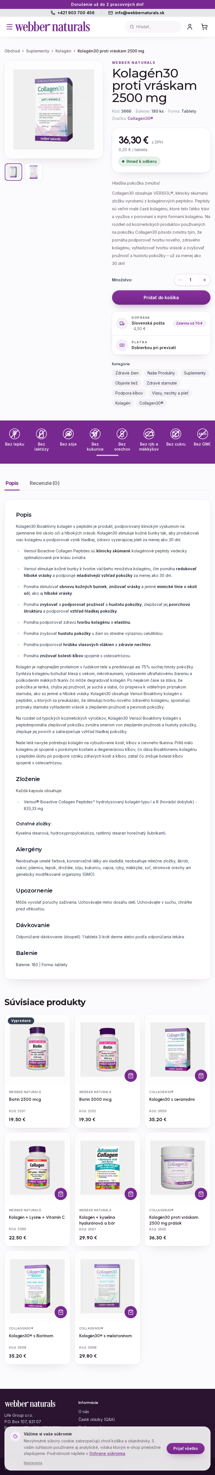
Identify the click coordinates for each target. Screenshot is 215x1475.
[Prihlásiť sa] (190, 27)
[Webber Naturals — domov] (53, 26)
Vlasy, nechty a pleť (170, 393)
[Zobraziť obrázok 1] (13, 172)
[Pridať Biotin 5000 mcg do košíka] (131, 1076)
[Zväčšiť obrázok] (53, 110)
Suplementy (37, 51)
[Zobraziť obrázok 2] (34, 172)
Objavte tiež (126, 383)
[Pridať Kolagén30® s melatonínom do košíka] (131, 1312)
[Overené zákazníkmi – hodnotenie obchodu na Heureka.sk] (195, 1423)
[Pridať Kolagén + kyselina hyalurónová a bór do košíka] (131, 1194)
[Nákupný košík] (204, 27)
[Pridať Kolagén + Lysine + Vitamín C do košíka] (61, 1194)
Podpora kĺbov (129, 393)
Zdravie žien (127, 373)
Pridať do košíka (161, 297)
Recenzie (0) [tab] (45, 483)
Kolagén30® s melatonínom (105, 1335)
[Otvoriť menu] (9, 27)
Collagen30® (140, 118)
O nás (83, 1411)
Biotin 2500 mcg (25, 1099)
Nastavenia (33, 1463)
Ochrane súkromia (107, 1453)
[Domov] (30, 1404)
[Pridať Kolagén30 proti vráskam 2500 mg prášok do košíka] (201, 1194)
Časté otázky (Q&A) (96, 1419)
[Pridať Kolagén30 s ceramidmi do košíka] (201, 1076)
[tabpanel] (107, 739)
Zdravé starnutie (162, 383)
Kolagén (63, 51)
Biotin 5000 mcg (95, 1099)
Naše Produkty (161, 373)
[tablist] (107, 484)
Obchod (12, 51)
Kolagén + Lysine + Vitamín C (37, 1217)
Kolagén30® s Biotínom (31, 1335)
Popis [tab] (12, 483)
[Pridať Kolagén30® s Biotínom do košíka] (61, 1312)
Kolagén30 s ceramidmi (172, 1099)
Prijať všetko (185, 1448)
